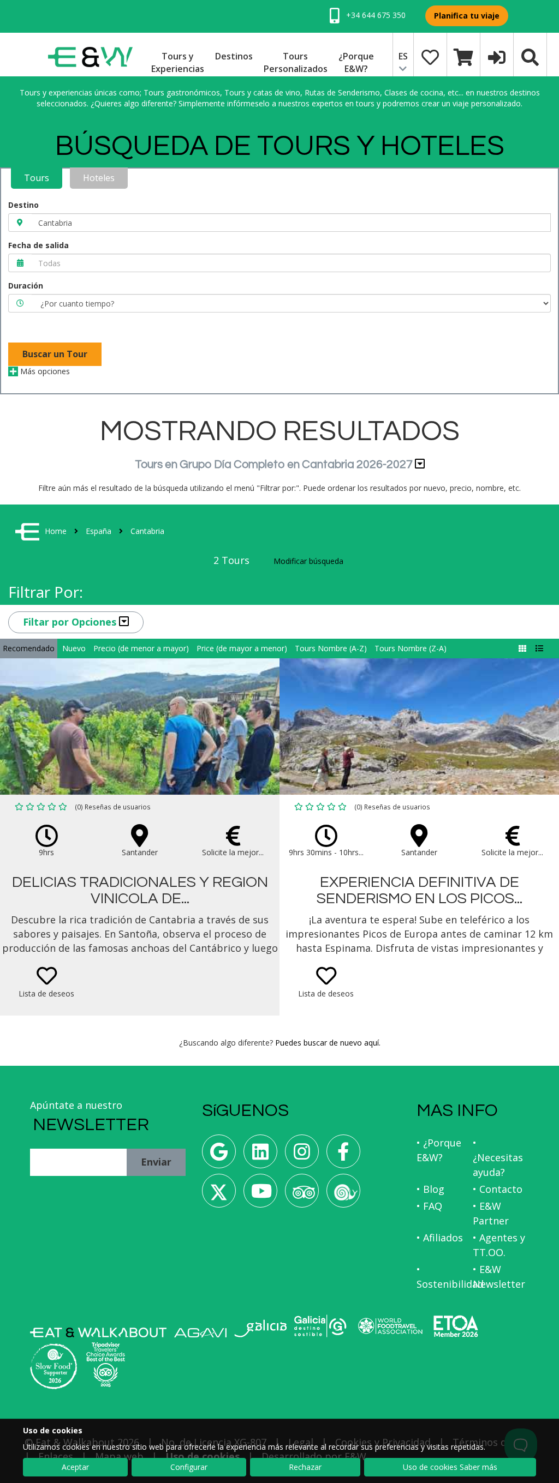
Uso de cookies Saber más (450, 1467)
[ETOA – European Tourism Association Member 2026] (455, 1326)
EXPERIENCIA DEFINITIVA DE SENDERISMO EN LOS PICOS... (419, 890)
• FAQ (429, 1205)
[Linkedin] (260, 1155)
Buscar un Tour (54, 354)
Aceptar (75, 1467)
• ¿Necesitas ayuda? (498, 1157)
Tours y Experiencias (177, 62)
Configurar (188, 1467)
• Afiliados (440, 1237)
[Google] (219, 1155)
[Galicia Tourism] (260, 1328)
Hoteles (99, 178)
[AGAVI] (200, 1332)
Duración (25, 285)
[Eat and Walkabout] (98, 1332)
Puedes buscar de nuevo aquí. (327, 1042)
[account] (497, 56)
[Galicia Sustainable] (320, 1325)
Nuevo (74, 648)
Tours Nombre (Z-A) (410, 648)
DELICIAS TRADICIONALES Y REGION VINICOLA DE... (140, 890)
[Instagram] (302, 1155)
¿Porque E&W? (356, 62)
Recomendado (29, 648)
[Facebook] (343, 1155)
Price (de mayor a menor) (242, 648)
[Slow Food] (343, 1195)
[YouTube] (260, 1195)
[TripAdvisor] (302, 1195)
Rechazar (305, 1467)
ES (403, 56)
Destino (23, 205)
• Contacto (497, 1189)
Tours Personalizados (296, 62)
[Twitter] (219, 1195)
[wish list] (430, 56)
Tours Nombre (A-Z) (331, 648)
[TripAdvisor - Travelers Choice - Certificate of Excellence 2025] (106, 1364)
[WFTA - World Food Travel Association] (390, 1325)
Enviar (156, 1161)
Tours (36, 178)
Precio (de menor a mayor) (141, 648)
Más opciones (44, 371)
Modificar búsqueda (308, 561)
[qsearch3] (530, 56)
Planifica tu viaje (466, 15)
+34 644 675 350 (375, 15)
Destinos (234, 56)
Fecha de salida (38, 245)
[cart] (463, 56)
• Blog (430, 1189)
